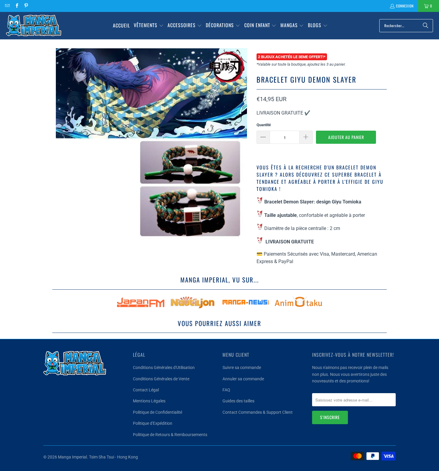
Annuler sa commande (243, 378)
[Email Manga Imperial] (7, 5)
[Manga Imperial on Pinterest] (25, 5)
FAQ (226, 389)
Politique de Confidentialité (157, 412)
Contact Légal (146, 389)
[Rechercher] (425, 25)
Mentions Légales (149, 401)
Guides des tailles (238, 401)
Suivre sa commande (241, 367)
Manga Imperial (72, 457)
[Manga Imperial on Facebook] (16, 5)
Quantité (264, 125)
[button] (149, 25)
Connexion (405, 5)
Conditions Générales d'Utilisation (164, 367)
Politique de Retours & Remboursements (170, 434)
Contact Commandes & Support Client (257, 412)
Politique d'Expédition (152, 423)
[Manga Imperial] (33, 25)
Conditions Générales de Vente (161, 378)
